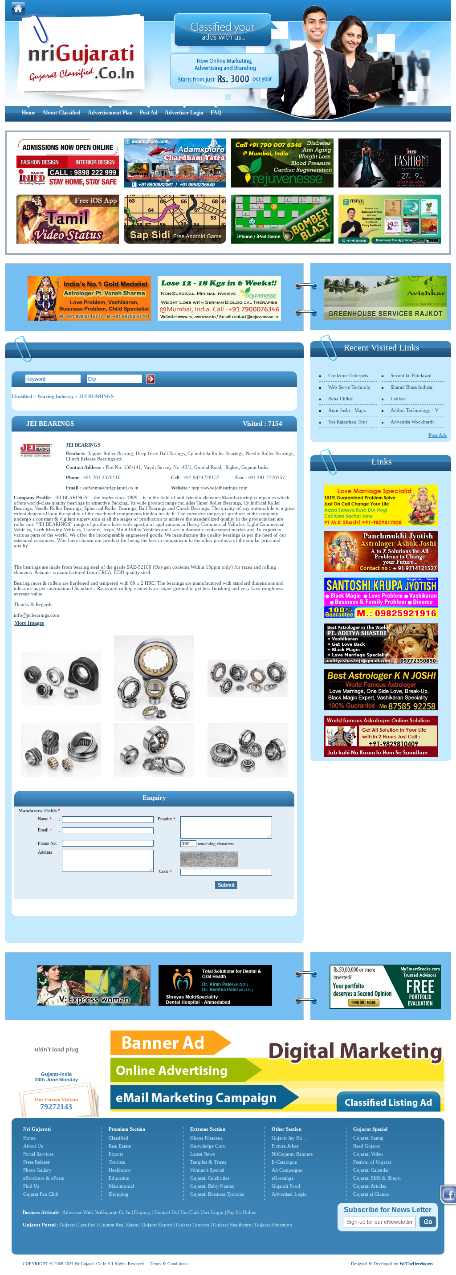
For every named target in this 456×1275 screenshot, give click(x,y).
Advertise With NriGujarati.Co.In (96, 1212)
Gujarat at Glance (371, 1194)
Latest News (202, 1154)
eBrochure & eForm (44, 1178)
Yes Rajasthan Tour (347, 421)
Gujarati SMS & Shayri (377, 1178)
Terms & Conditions (169, 1263)
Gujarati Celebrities (209, 1178)
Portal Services (38, 1154)
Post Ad (149, 113)
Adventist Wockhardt (412, 421)
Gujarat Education (273, 1224)
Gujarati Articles (369, 1186)
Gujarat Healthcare (232, 1224)
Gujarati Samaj (368, 1138)
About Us (33, 1146)
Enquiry (143, 1212)
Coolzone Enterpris (348, 375)
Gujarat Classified (78, 1224)
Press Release (36, 1162)
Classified (22, 396)
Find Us (31, 1186)
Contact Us (166, 1212)
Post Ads (437, 435)
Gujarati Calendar (371, 1170)
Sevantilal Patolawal (411, 375)
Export (116, 1154)
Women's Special (207, 1170)
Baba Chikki (341, 398)
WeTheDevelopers (416, 1263)
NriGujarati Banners (292, 1154)
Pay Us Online (241, 1212)
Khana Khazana (206, 1138)
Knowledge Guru (208, 1146)
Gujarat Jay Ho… (289, 1138)
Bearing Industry (55, 396)
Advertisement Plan (110, 113)
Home (28, 113)
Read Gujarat (366, 1146)
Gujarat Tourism (192, 1224)
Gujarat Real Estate (118, 1224)
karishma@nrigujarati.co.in (110, 487)
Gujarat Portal (39, 1224)
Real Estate (120, 1146)
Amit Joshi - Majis (347, 410)
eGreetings (282, 1178)
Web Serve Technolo (349, 387)
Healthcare (119, 1170)
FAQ (216, 113)
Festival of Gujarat (372, 1162)
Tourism (117, 1162)
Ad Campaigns (287, 1170)
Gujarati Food (286, 1186)
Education (119, 1178)
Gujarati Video (368, 1154)
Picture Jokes (285, 1146)
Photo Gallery (37, 1170)
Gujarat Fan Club (40, 1194)
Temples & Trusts (208, 1162)
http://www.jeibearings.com (219, 487)
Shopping (119, 1194)
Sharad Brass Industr (412, 387)
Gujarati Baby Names (212, 1186)
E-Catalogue (284, 1162)
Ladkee (398, 398)
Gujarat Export (157, 1224)
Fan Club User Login (202, 1212)
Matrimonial (121, 1186)
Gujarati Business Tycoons (217, 1194)
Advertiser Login (184, 113)
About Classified (61, 113)
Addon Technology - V (415, 410)
